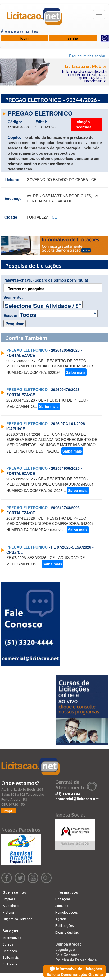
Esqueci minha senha (87, 55)
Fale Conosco (67, 955)
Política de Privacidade (76, 960)
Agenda (61, 919)
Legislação (65, 949)
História (8, 912)
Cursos (8, 944)
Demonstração (68, 944)
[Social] (75, 833)
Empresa (9, 899)
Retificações (64, 926)
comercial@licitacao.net (77, 799)
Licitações (63, 899)
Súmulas (61, 906)
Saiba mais (75, 372)
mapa (8, 811)
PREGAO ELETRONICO (27, 350)
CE (54, 217)
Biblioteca (10, 964)
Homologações (66, 912)
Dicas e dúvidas (67, 932)
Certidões (10, 951)
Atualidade (11, 906)
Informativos (12, 938)
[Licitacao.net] (35, 18)
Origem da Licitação (17, 919)
